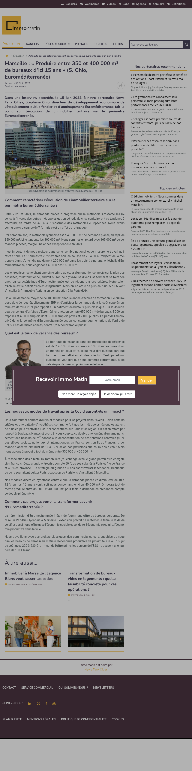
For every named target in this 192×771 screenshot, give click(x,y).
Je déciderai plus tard (118, 394)
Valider (147, 380)
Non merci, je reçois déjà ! (79, 394)
